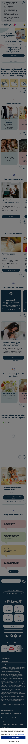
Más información (20, 734)
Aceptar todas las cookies (13, 737)
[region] (13, 736)
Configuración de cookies (13, 741)
